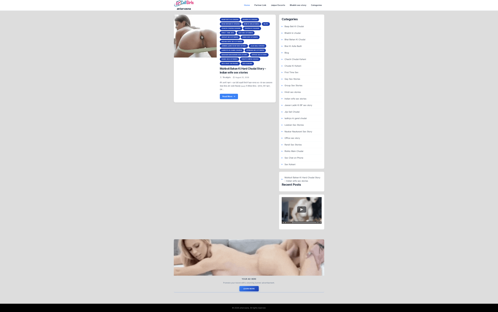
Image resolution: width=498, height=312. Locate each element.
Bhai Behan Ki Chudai (231, 24)
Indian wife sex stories (232, 41)
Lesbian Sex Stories (255, 50)
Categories (316, 5)
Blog (266, 24)
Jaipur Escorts (278, 5)
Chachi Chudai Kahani (231, 28)
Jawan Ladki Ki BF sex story (234, 46)
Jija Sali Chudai (257, 46)
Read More (227, 96)
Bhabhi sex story (298, 5)
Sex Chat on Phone (230, 63)
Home (247, 5)
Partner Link (260, 5)
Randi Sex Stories (229, 59)
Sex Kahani (247, 63)
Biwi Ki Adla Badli (251, 24)
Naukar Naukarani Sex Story (234, 55)
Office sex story (259, 55)
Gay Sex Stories (245, 33)
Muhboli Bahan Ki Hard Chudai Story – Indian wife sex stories (302, 179)
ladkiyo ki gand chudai (232, 50)
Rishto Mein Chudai (250, 59)
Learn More (249, 289)
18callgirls (227, 77)
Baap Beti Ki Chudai (230, 19)
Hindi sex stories (250, 37)
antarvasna (184, 8)
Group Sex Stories (230, 37)
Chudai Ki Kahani (252, 28)
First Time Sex (228, 33)
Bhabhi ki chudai (250, 19)
